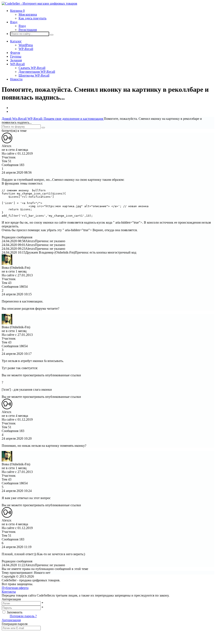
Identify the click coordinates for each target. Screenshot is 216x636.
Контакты (9, 591)
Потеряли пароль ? (23, 616)
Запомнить (14, 612)
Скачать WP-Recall (32, 68)
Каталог (16, 41)
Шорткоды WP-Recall (34, 75)
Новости (16, 79)
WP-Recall (26, 49)
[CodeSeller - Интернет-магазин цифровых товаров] (39, 3)
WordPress (26, 45)
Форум (15, 52)
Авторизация (11, 620)
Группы (15, 56)
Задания (16, 60)
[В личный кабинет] (7, 142)
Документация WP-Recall (37, 71)
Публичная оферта (15, 588)
